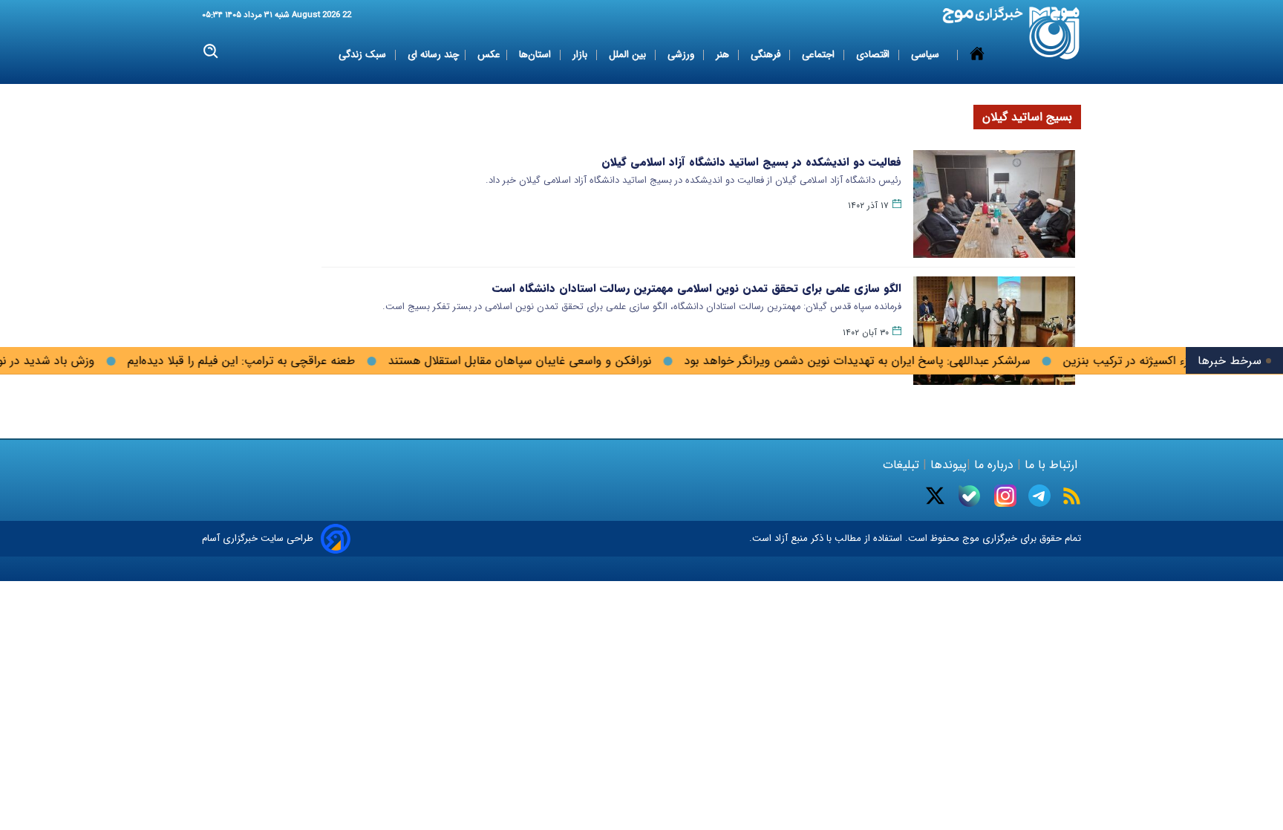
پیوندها (947, 464)
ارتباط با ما (1051, 464)
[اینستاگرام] (1005, 495)
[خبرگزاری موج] (1054, 33)
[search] (211, 51)
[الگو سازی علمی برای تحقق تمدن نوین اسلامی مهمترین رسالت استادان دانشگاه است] (994, 330)
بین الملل (629, 54)
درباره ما (993, 464)
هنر (724, 54)
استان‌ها (536, 54)
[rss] (1071, 496)
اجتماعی (820, 54)
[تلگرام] (1039, 495)
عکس (488, 54)
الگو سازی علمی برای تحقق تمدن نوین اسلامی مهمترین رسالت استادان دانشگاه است (696, 288)
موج (969, 538)
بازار (581, 54)
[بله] (969, 496)
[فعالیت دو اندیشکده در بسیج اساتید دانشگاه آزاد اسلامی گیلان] (994, 204)
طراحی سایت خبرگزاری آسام (257, 538)
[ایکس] (935, 495)
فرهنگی (767, 54)
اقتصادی (874, 54)
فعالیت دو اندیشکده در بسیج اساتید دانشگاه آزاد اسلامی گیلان (751, 162)
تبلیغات (903, 464)
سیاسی (926, 54)
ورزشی (682, 54)
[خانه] (977, 55)
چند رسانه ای (433, 54)
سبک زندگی (364, 54)
